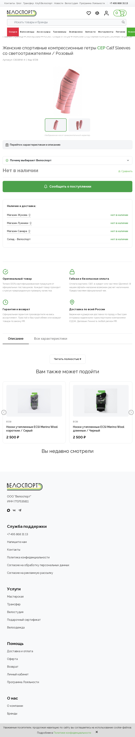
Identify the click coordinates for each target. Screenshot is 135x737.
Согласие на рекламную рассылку (30, 573)
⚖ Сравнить (125, 171)
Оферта (12, 659)
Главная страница (13, 36)
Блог (19, 3)
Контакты (9, 3)
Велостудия (71, 3)
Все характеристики (50, 338)
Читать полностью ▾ (67, 359)
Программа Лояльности (92, 3)
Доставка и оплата (20, 651)
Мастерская (15, 596)
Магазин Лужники (17, 223)
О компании (15, 705)
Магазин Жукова (17, 215)
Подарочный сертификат (24, 619)
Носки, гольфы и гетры (56, 36)
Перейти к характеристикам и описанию (34, 144)
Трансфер (28, 3)
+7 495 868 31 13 (119, 3)
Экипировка (33, 36)
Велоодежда (16, 627)
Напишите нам (17, 542)
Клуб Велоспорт (44, 3)
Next (131, 412)
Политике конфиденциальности (72, 732)
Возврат (12, 666)
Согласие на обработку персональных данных (38, 565)
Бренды (12, 713)
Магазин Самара (17, 231)
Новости (58, 3)
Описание (16, 338)
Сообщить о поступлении (70, 186)
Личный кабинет (18, 674)
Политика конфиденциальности (28, 557)
